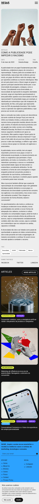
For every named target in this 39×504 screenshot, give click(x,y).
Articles (6, 469)
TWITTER (20, 263)
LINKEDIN (34, 263)
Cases (5, 472)
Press (5, 474)
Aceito (18, 500)
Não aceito (7, 500)
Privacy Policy (8, 480)
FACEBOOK (5, 263)
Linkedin (29, 467)
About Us (6, 466)
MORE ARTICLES (30, 272)
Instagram (29, 464)
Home (5, 463)
